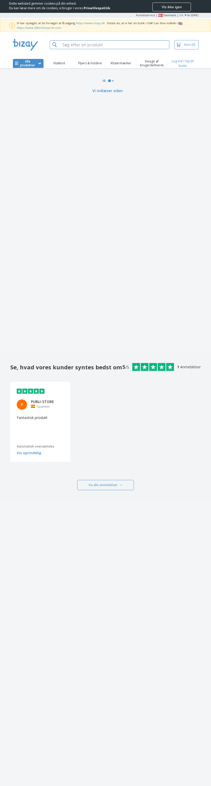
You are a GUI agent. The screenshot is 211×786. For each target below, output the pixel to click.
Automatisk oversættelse (35, 446)
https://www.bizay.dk (90, 23)
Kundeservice (145, 15)
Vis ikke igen (172, 7)
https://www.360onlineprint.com (39, 28)
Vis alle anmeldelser (103, 485)
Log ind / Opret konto (183, 63)
